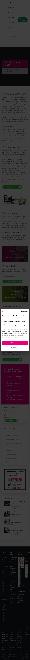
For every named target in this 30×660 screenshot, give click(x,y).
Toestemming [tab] (5, 315)
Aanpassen (14, 347)
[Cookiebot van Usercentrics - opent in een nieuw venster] (21, 311)
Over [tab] (24, 315)
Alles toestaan (15, 343)
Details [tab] (15, 315)
